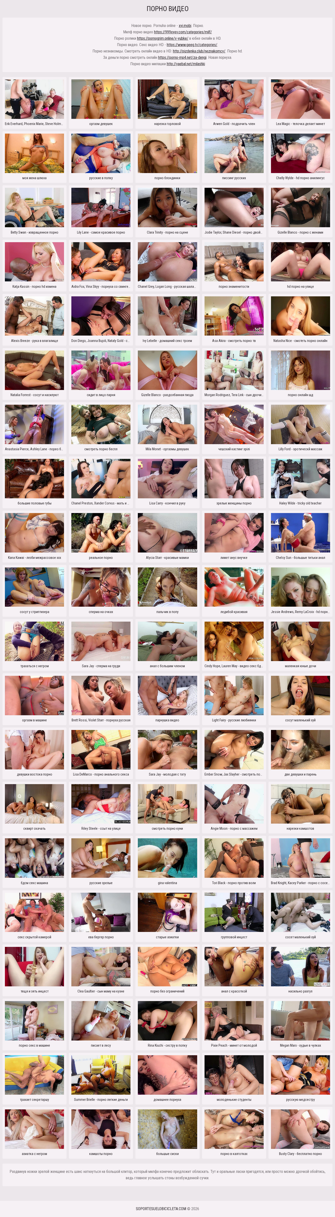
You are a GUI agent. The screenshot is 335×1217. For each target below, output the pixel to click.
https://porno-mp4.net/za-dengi (182, 57)
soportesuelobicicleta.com (161, 1208)
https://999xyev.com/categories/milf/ (183, 32)
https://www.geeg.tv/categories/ (192, 44)
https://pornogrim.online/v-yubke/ (162, 38)
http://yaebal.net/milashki (186, 64)
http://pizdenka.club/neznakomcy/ (199, 51)
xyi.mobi (185, 25)
